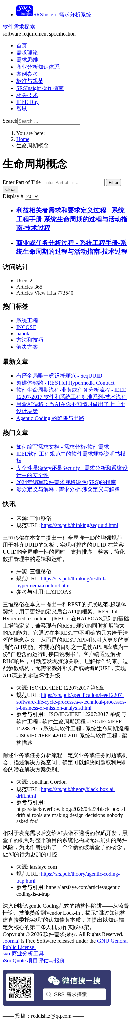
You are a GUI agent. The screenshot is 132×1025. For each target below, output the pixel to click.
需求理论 (27, 52)
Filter (113, 182)
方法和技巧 (29, 340)
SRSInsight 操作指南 (40, 88)
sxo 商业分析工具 (23, 953)
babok (22, 333)
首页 (21, 45)
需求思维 (27, 60)
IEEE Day (27, 102)
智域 (21, 108)
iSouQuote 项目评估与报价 (34, 960)
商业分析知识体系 (38, 67)
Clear (10, 189)
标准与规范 (29, 81)
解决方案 (27, 347)
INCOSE (26, 327)
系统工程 (27, 320)
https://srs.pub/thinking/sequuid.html (79, 525)
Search (10, 121)
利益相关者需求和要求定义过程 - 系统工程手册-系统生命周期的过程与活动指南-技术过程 (72, 219)
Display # (14, 196)
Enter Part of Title (22, 182)
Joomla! (11, 941)
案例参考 (27, 74)
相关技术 (27, 95)
